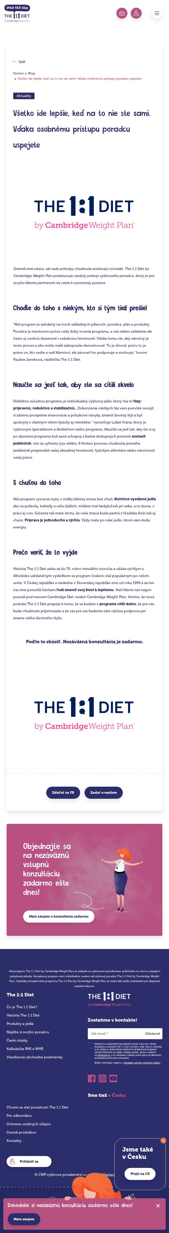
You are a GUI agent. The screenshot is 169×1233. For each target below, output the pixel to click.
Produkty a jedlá (20, 1024)
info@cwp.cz (103, 1055)
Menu (156, 13)
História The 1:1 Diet (23, 1015)
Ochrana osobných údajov (29, 1124)
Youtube (113, 1077)
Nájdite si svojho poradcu (28, 1032)
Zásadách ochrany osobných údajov (142, 1063)
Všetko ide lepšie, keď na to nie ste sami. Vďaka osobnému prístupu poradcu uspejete (79, 79)
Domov (18, 73)
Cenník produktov (21, 1132)
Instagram (102, 1077)
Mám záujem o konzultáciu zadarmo (58, 916)
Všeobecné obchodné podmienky (35, 1057)
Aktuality (24, 96)
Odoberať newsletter (153, 1034)
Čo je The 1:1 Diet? (22, 1007)
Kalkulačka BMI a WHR (25, 1049)
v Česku (117, 1095)
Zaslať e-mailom (103, 793)
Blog (31, 73)
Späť (22, 62)
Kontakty (14, 1141)
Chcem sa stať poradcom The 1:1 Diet (37, 1107)
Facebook (92, 1077)
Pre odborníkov (19, 1116)
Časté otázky (17, 1040)
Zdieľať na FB (63, 793)
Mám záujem (24, 1219)
